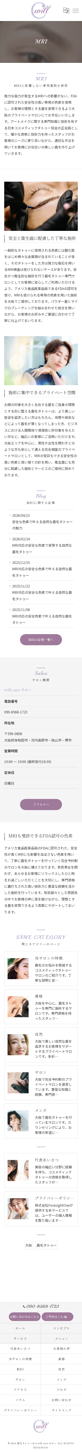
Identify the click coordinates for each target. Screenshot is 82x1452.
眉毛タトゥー (47, 1245)
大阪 (28, 1245)
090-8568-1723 (16, 711)
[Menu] (75, 10)
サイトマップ (61, 1410)
